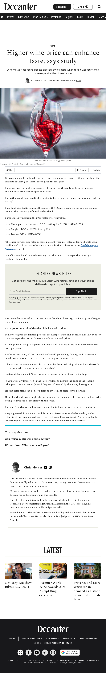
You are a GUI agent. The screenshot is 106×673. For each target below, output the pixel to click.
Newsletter (96, 170)
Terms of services (36, 297)
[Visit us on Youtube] (37, 653)
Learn (80, 17)
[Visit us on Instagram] (53, 653)
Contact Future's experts (31, 638)
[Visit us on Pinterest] (45, 653)
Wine (52, 45)
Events (10, 17)
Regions (69, 17)
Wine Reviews (40, 17)
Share (11, 170)
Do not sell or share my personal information (53, 642)
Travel (90, 17)
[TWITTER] (46, 467)
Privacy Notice (76, 297)
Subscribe (61, 6)
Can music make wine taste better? (27, 439)
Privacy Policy (69, 638)
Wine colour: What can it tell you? (27, 445)
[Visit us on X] (20, 653)
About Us (12, 638)
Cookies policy (52, 638)
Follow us (83, 170)
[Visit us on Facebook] (29, 653)
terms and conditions (88, 638)
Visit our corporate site (89, 660)
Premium (56, 17)
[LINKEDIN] (51, 467)
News (78, 81)
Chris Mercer (40, 81)
